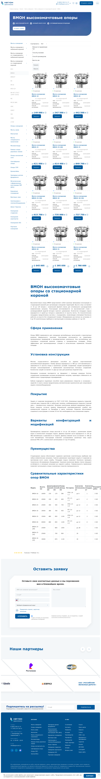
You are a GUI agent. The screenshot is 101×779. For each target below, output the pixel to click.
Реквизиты (68, 729)
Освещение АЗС (16, 222)
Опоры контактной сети (17, 156)
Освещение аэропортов (14, 218)
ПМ (12, 114)
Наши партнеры (69, 742)
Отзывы (67, 747)
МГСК (12, 85)
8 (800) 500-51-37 (63, 2)
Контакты (68, 727)
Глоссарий (82, 749)
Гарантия (81, 741)
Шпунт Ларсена (16, 207)
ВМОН (12, 73)
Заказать (36, 116)
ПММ (12, 118)
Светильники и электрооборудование (18, 202)
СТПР (12, 122)
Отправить (22, 616)
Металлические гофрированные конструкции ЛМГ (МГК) (16, 184)
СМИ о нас (82, 735)
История (67, 732)
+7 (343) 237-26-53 (16, 728)
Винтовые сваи (16, 197)
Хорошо (89, 776)
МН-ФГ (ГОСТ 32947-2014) (15, 93)
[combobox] (17, 600)
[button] (82, 649)
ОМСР (12, 110)
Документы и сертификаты (82, 738)
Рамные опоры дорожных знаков (16, 150)
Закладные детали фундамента (17, 176)
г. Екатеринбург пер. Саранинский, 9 (17, 734)
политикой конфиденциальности (60, 617)
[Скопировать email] (57, 4)
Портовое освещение (14, 227)
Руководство (68, 740)
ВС (11, 81)
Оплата (81, 744)
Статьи (81, 732)
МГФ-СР (13, 88)
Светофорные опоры (15, 162)
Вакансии (67, 745)
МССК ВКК (14, 102)
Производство (69, 735)
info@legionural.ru (63, 4)
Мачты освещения (17, 43)
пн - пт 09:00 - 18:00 (17, 740)
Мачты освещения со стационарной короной (17, 63)
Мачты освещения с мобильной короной (17, 48)
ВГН (12, 69)
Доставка (81, 747)
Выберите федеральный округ (26, 605)
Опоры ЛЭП (14, 167)
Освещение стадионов (14, 212)
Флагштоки (14, 133)
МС (11, 98)
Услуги (81, 724)
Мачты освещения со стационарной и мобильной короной (17, 55)
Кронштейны (15, 171)
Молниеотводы (15, 145)
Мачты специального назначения (15, 139)
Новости (81, 729)
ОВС (12, 106)
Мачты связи (15, 130)
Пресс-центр (82, 727)
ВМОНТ (13, 77)
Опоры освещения (17, 126)
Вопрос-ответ (69, 750)
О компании (68, 724)
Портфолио (68, 737)
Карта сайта (82, 752)
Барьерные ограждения (15, 192)
